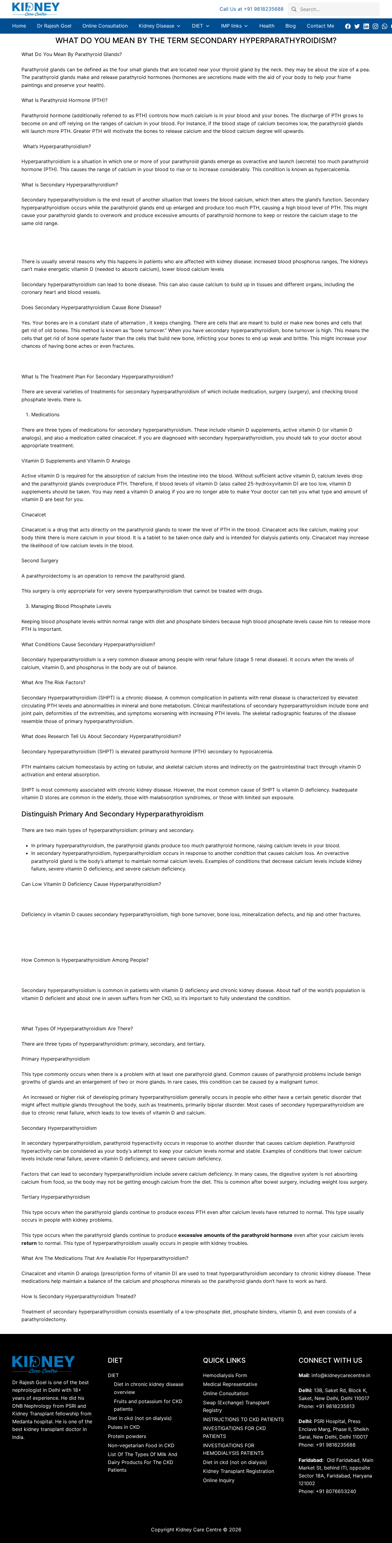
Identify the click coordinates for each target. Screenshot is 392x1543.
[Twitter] (357, 26)
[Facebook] (348, 26)
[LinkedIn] (366, 26)
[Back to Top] (371, 1524)
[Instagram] (375, 26)
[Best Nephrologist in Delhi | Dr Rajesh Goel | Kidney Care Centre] (36, 9)
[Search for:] (334, 9)
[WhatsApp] (384, 26)
